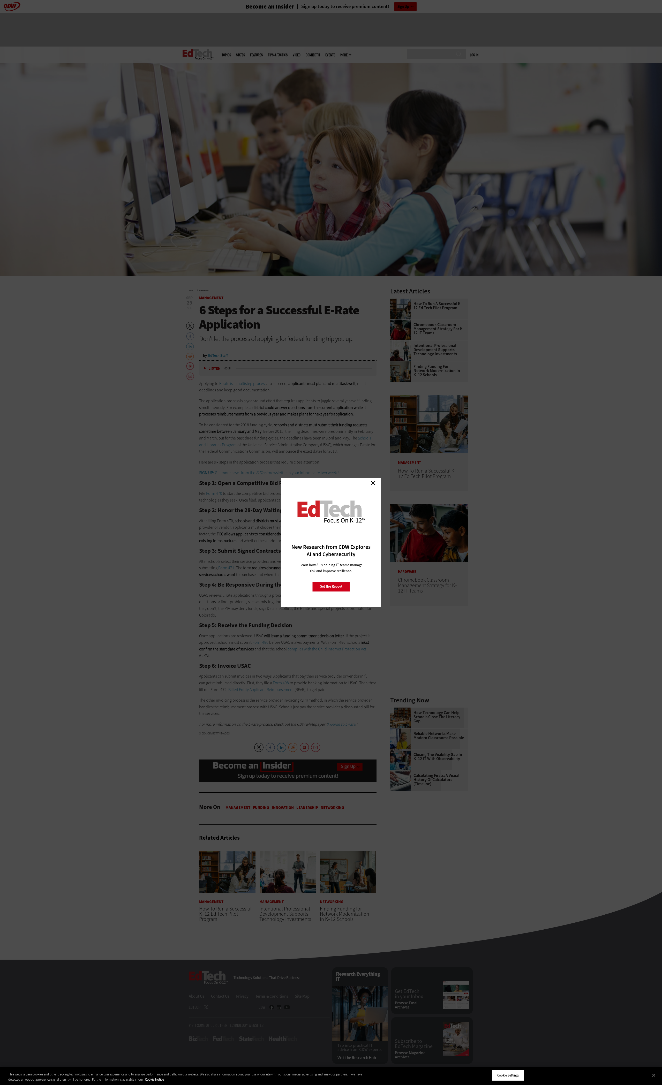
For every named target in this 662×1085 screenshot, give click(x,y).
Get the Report (331, 586)
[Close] (653, 1075)
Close (373, 483)
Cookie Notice (154, 1079)
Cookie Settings (508, 1075)
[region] (331, 1076)
